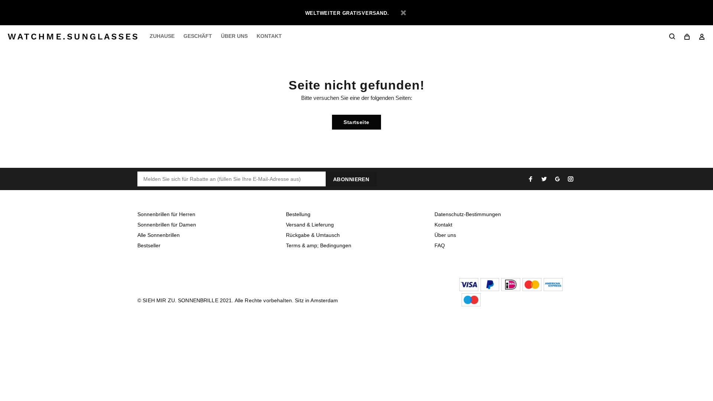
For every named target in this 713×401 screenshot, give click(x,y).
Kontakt (443, 225)
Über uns (445, 235)
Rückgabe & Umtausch (313, 235)
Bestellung (298, 214)
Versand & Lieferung (310, 225)
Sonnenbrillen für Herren (166, 214)
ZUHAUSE (162, 36)
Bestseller (148, 245)
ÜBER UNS (234, 36)
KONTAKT (269, 36)
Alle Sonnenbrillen (158, 235)
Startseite (356, 122)
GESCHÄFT (197, 36)
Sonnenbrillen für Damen (166, 225)
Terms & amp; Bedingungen (318, 245)
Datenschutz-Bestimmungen (467, 214)
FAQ (439, 245)
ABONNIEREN (351, 179)
